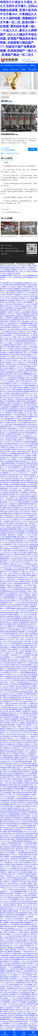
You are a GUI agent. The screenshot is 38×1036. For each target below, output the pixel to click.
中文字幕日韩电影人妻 (9, 523)
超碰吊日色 (11, 626)
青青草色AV (29, 804)
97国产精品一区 (29, 728)
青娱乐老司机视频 (29, 575)
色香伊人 (20, 287)
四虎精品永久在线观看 (9, 320)
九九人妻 (14, 659)
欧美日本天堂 (26, 959)
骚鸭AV (4, 287)
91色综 (9, 329)
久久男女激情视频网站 (23, 994)
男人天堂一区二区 (24, 808)
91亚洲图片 (7, 864)
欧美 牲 (30, 719)
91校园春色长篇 (20, 401)
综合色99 (22, 568)
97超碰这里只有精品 (19, 756)
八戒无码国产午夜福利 (22, 874)
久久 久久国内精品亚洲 (12, 546)
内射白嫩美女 (11, 839)
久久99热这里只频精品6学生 (9, 634)
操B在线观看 (15, 620)
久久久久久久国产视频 (22, 366)
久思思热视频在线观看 (13, 290)
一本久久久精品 (31, 327)
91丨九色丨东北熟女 (6, 641)
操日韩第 (20, 676)
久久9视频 (10, 352)
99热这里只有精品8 (25, 946)
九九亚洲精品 (4, 283)
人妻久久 (26, 920)
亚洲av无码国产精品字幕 (19, 1027)
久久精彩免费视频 (9, 608)
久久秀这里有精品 (14, 684)
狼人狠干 (31, 661)
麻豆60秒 (5, 957)
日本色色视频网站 (15, 959)
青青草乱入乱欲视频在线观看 (21, 955)
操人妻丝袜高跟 (17, 750)
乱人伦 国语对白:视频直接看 (18, 622)
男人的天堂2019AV (10, 973)
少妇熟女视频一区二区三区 (15, 428)
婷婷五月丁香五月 (15, 515)
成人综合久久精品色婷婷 (13, 604)
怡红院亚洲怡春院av (27, 618)
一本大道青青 (33, 1021)
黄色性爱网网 (17, 570)
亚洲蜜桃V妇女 (28, 420)
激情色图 (5, 407)
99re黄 (35, 911)
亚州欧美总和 (9, 663)
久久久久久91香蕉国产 (29, 527)
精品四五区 (16, 385)
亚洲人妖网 (27, 674)
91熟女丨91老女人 (9, 682)
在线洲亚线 (26, 436)
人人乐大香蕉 (8, 940)
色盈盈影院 (14, 719)
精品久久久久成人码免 (11, 562)
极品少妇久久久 (18, 767)
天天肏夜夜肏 (23, 992)
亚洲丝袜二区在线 (26, 415)
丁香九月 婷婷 (21, 973)
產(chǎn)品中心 (23, 65)
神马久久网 (3, 440)
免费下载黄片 (18, 277)
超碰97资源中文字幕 (25, 465)
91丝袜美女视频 (28, 529)
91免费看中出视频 (8, 922)
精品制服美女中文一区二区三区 (12, 701)
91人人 (31, 918)
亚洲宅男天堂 (20, 833)
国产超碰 (33, 760)
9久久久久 (16, 556)
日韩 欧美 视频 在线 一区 (24, 335)
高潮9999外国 (9, 521)
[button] (18, 87)
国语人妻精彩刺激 (6, 316)
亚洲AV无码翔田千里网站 (18, 942)
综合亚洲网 (10, 447)
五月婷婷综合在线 (28, 783)
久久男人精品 (19, 996)
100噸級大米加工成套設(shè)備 (28, 236)
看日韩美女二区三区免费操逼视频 (26, 843)
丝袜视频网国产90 (15, 899)
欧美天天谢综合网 (20, 509)
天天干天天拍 (20, 610)
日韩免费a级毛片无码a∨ (29, 806)
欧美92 (33, 504)
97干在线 (24, 606)
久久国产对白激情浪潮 (20, 306)
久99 (29, 942)
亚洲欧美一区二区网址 (27, 298)
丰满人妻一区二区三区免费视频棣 (23, 275)
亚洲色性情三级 (24, 680)
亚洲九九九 (30, 973)
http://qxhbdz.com (20, 564)
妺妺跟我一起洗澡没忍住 (20, 670)
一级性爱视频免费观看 (7, 463)
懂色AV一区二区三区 (7, 732)
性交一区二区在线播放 (20, 422)
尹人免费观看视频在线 (29, 438)
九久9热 (27, 310)
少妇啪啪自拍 (9, 744)
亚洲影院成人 (22, 802)
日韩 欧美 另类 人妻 (15, 651)
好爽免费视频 (19, 922)
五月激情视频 (26, 457)
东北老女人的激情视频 (15, 1015)
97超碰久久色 (11, 312)
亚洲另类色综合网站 (8, 494)
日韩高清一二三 (22, 535)
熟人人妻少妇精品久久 (9, 292)
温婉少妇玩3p (6, 750)
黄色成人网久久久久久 (25, 696)
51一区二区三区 (23, 614)
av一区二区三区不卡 (12, 469)
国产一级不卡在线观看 (22, 862)
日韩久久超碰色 (12, 779)
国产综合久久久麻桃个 (19, 884)
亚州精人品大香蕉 (6, 525)
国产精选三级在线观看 (14, 424)
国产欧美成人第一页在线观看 (13, 980)
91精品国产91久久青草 (18, 649)
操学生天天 (28, 979)
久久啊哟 (17, 416)
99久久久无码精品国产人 (8, 798)
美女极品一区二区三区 (11, 946)
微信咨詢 (24, 1034)
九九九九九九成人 (8, 895)
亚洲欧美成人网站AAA (16, 310)
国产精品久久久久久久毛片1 (21, 444)
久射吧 (32, 932)
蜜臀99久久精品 (9, 564)
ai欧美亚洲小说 (8, 581)
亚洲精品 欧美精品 (6, 767)
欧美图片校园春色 (20, 484)
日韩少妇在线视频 (6, 372)
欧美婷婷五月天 (19, 635)
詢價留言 (23, 69)
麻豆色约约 (32, 839)
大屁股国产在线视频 (11, 318)
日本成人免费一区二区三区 (14, 796)
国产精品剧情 (15, 818)
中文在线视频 (27, 446)
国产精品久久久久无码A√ (26, 577)
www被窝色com (23, 738)
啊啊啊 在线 (15, 647)
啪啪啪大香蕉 (6, 661)
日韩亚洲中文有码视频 (11, 717)
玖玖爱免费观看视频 (10, 816)
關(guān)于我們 (14, 65)
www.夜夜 (20, 672)
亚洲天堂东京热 (31, 860)
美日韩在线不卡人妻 (14, 438)
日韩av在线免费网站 (16, 283)
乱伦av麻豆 (25, 411)
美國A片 (5, 583)
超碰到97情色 (32, 798)
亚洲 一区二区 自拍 (15, 794)
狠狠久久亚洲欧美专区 (15, 513)
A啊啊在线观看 (7, 756)
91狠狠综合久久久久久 (7, 761)
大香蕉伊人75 (11, 399)
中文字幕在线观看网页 (28, 385)
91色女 (12, 558)
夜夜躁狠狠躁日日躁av (23, 471)
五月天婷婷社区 (13, 465)
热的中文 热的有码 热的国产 (19, 688)
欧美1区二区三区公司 (15, 907)
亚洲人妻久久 (12, 579)
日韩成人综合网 (15, 666)
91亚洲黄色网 (25, 818)
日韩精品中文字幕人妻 (18, 882)
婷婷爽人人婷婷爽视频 (25, 779)
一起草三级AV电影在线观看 (13, 783)
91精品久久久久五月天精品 (22, 519)
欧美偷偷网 (25, 794)
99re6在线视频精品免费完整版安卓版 (21, 746)
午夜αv (19, 901)
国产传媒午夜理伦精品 (17, 800)
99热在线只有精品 (23, 579)
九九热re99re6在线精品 (12, 403)
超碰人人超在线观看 (22, 312)
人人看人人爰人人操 (27, 1008)
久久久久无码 (9, 314)
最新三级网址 (16, 329)
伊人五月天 (13, 672)
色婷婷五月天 (11, 728)
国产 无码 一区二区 (22, 477)
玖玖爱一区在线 (17, 854)
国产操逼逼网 (12, 730)
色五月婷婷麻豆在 (8, 486)
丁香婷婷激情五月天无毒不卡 (14, 988)
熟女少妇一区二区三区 (22, 521)
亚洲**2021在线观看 (25, 984)
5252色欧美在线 (27, 560)
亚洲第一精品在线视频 (12, 393)
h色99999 (22, 1004)
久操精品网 (7, 670)
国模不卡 (22, 653)
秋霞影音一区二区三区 (24, 376)
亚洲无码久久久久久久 (17, 804)
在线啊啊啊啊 (16, 967)
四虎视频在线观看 (22, 839)
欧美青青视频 (25, 589)
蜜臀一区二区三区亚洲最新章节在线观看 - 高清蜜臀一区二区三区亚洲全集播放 (18, 893)
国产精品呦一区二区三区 (28, 593)
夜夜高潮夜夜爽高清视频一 (24, 761)
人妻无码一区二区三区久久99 (26, 905)
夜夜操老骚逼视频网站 (11, 709)
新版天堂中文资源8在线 (19, 661)
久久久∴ (26, 1029)
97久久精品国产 (13, 571)
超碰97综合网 (12, 897)
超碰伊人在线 (31, 740)
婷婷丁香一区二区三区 (11, 860)
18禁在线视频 (23, 719)
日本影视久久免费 (8, 484)
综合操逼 (6, 672)
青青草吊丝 (24, 539)
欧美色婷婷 (27, 513)
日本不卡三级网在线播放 (18, 982)
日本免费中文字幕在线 (27, 934)
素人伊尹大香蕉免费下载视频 (23, 339)
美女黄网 (22, 860)
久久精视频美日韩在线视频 (26, 496)
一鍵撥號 (14, 1034)
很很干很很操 (32, 791)
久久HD (23, 515)
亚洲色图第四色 (32, 730)
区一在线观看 (6, 678)
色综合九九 (6, 773)
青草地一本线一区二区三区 (20, 356)
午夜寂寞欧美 (33, 634)
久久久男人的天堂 (25, 748)
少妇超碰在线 (28, 944)
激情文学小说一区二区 (11, 920)
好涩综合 (13, 676)
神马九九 (9, 306)
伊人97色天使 (26, 899)
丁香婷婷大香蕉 (10, 527)
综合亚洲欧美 (24, 645)
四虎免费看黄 (19, 948)
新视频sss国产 (27, 599)
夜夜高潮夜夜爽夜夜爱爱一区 (23, 810)
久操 (25, 791)
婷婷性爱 (17, 616)
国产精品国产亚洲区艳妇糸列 (22, 775)
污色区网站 (13, 760)
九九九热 (25, 953)
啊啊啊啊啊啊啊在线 (27, 684)
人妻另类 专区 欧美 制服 (14, 587)
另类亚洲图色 (8, 570)
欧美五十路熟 (28, 940)
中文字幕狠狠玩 (5, 1002)
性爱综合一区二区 (24, 760)
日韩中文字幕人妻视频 (27, 407)
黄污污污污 (27, 630)
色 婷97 (9, 727)
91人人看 (9, 969)
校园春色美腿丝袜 (24, 504)
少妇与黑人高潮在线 (16, 926)
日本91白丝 (6, 542)
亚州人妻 (30, 509)
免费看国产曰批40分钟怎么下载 (23, 289)
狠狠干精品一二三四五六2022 (23, 845)
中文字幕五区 (4, 688)
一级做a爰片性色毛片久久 (24, 682)
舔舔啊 (7, 676)
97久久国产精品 (25, 467)
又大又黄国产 (6, 653)
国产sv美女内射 (32, 314)
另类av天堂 (31, 986)
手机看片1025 (9, 585)
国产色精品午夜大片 (13, 492)
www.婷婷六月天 (24, 977)
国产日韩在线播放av (19, 533)
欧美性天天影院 (7, 289)
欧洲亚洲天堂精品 (22, 1021)
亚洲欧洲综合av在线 (8, 354)
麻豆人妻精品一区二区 (22, 752)
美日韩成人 (7, 837)
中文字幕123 (19, 597)
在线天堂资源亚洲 (8, 915)
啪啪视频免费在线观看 (11, 758)
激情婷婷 (5, 310)
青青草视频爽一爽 (26, 647)
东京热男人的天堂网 (22, 742)
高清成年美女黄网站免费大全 (25, 399)
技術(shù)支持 (14, 69)
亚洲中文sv (31, 951)
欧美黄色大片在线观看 (7, 366)
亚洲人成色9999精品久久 (17, 304)
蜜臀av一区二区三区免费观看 (22, 459)
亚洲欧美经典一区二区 (12, 705)
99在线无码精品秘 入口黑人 (23, 591)
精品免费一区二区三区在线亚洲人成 (17, 426)
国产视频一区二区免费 (15, 599)
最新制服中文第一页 (27, 823)
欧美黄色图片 (21, 378)
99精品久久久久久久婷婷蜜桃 (25, 300)
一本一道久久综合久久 (25, 488)
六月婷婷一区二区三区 (26, 469)
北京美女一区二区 (12, 568)
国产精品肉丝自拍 (9, 851)
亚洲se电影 (32, 688)
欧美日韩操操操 (28, 628)
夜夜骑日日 (3, 554)
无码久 (16, 581)
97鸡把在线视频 (28, 1015)
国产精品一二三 (12, 603)
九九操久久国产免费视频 (24, 302)
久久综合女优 (6, 903)
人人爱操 (20, 932)
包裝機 (23, 93)
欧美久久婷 (29, 601)
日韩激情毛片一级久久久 (12, 544)
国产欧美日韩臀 (9, 752)
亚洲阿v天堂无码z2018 (9, 376)
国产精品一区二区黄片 (26, 949)
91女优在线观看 (12, 696)
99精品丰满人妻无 (25, 581)
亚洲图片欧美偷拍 (14, 957)
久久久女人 (20, 979)
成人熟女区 (24, 868)
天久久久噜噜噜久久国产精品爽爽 (19, 924)
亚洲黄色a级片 (18, 352)
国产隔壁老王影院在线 (16, 771)
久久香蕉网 (14, 680)
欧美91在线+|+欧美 (14, 451)
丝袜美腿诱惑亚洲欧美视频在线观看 (23, 837)
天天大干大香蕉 (24, 1010)
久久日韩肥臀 (11, 506)
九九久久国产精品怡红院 (27, 508)
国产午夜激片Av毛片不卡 (21, 345)
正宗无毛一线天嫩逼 (27, 705)
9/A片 (27, 754)
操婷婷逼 (15, 812)
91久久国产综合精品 (13, 870)
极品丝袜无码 (32, 953)
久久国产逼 (6, 963)
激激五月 (20, 292)
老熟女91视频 (23, 525)
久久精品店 (28, 428)
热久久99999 (20, 494)
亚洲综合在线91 (28, 701)
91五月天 (32, 738)
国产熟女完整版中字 (19, 969)
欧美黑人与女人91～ (30, 796)
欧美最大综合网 (16, 542)
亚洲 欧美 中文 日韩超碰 (10, 754)
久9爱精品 (26, 980)
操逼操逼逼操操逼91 (27, 692)
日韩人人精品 (23, 634)
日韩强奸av (12, 932)
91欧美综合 (22, 409)
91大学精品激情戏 (28, 368)
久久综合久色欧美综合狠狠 (9, 808)
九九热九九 (32, 637)
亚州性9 (23, 480)
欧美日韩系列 (16, 372)
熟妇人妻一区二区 (17, 707)
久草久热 (22, 562)
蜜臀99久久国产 (15, 321)
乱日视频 (27, 463)
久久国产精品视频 (31, 632)
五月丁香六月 (14, 331)
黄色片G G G (18, 715)
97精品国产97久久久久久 (19, 690)
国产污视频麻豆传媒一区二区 (19, 773)
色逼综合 (27, 498)
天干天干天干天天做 (6, 635)
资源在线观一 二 (30, 988)
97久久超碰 (19, 728)
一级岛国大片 (9, 876)
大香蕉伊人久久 (5, 453)
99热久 (28, 982)
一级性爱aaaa (12, 496)
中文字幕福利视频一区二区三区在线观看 (18, 825)
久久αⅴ (2, 705)
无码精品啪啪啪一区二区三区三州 (26, 915)
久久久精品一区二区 (24, 659)
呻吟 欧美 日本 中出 (29, 907)
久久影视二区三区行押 (18, 552)
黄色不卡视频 (4, 916)
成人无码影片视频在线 (15, 389)
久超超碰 (7, 331)
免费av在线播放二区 (24, 387)
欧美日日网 (18, 517)
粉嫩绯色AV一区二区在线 (23, 585)
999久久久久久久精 (29, 831)
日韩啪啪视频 (30, 1013)
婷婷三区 (16, 734)
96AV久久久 (30, 965)
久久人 (26, 447)
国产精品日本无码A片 (22, 558)
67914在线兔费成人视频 (7, 792)
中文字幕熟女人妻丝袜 (22, 744)
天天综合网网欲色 (20, 550)
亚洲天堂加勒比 (15, 692)
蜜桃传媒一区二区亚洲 (12, 415)
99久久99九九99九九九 (7, 442)
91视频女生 (10, 872)
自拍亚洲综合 (14, 977)
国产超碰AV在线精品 (9, 979)
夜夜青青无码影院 (6, 913)
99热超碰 (28, 833)
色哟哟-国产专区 (23, 320)
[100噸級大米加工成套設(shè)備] (28, 228)
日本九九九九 (29, 397)
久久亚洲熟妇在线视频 (11, 461)
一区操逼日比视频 (20, 314)
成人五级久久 (19, 595)
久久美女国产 (23, 347)
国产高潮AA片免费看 (14, 806)
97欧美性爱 (29, 827)
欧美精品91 (26, 856)
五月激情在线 (11, 1021)
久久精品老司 (26, 655)
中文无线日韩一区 (31, 610)
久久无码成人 (12, 287)
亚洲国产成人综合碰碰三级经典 (19, 380)
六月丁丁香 (10, 769)
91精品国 (31, 544)
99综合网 (30, 449)
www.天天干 (19, 928)
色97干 (30, 911)
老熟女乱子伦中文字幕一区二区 (22, 938)
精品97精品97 (26, 573)
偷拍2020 (35, 451)
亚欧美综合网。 (31, 649)
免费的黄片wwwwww (9, 473)
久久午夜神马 (13, 387)
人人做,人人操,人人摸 (28, 360)
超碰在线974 (12, 535)
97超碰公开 (24, 777)
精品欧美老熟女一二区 (27, 657)
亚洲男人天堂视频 (12, 508)
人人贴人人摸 (19, 791)
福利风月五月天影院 (14, 820)
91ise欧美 (22, 754)
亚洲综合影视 (22, 1023)
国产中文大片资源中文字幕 (23, 990)
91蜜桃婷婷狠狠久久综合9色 (21, 1017)
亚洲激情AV (8, 748)
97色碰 (26, 897)
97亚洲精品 (24, 329)
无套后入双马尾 (18, 374)
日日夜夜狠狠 (30, 1002)
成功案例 (5, 69)
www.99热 (15, 653)
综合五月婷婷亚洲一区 (12, 593)
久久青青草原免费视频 (22, 998)
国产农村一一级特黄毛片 (15, 1029)
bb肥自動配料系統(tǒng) (12, 212)
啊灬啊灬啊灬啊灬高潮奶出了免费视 (15, 711)
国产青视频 (18, 663)
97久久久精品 (29, 537)
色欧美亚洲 (27, 854)
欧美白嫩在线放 (17, 316)
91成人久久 (6, 680)
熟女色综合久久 (18, 971)
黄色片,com (16, 360)
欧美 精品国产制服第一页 (26, 554)
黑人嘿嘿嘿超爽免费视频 (21, 341)
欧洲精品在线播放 (20, 351)
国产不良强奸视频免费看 (29, 546)
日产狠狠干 (13, 866)
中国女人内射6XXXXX (17, 397)
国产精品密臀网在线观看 (26, 787)
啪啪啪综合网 (8, 345)
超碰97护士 (14, 504)
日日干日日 (8, 341)
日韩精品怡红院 (13, 409)
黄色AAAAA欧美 (24, 362)
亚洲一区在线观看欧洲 (7, 595)
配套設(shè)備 (5, 97)
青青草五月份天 (15, 606)
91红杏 (32, 345)
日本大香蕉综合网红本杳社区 (19, 1006)
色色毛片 (20, 816)
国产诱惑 (31, 622)
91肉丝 (16, 686)
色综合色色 (11, 302)
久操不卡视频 (12, 554)
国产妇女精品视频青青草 (27, 885)
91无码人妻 (8, 734)
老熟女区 (3, 329)
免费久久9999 (8, 490)
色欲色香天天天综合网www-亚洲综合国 (24, 703)
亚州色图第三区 (7, 383)
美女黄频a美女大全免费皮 (28, 686)
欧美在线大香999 (26, 333)
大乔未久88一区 (28, 641)
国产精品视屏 (8, 823)
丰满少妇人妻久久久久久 (16, 511)
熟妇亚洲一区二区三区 (20, 548)
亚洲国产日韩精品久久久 (13, 325)
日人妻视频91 (9, 948)
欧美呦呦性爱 (11, 471)
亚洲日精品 (30, 756)
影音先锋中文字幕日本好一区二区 (15, 327)
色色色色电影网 (17, 856)
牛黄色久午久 (19, 895)
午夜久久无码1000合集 (26, 612)
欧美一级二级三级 (11, 488)
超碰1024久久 (11, 1019)
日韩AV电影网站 (13, 961)
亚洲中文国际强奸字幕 (22, 358)
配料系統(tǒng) (5, 93)
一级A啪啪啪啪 (15, 880)
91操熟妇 (20, 420)
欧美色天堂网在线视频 (27, 432)
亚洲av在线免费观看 (13, 618)
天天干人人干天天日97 (21, 732)
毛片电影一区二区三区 (26, 571)
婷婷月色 (12, 477)
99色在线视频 (4, 666)
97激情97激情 (16, 953)
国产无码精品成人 (16, 294)
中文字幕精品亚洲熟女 (13, 814)
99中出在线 (32, 864)
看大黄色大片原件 (22, 849)
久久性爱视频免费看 (27, 403)
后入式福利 (33, 440)
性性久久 (18, 573)
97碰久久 (21, 430)
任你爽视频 (31, 1027)
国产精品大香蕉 (23, 835)
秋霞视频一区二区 (31, 665)
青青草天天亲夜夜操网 (17, 531)
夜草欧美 (20, 897)
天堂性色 (32, 426)
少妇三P (26, 926)
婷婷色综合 (10, 517)
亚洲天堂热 (11, 475)
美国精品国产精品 (14, 668)
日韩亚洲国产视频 (12, 347)
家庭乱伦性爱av (26, 451)
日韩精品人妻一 (23, 523)
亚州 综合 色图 (5, 606)
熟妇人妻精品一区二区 (21, 413)
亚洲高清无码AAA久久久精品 (27, 364)
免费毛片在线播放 (20, 486)
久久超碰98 (19, 370)
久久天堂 (20, 473)
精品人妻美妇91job (6, 548)
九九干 (16, 362)
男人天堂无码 (8, 391)
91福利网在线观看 (29, 694)
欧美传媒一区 (23, 717)
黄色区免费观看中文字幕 (20, 864)
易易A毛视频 (12, 440)
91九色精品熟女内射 (16, 405)
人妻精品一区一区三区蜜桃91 (22, 455)
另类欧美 (9, 533)
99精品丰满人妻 (18, 785)
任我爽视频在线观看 (26, 323)
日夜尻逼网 (14, 643)
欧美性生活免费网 (20, 858)
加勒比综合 (29, 564)
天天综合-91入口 (28, 727)
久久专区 (5, 304)
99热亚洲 (7, 926)
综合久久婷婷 (20, 665)
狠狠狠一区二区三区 (15, 368)
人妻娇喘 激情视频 (17, 841)
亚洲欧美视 (19, 608)
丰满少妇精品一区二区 (23, 851)
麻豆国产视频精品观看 (12, 480)
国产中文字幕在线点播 (23, 475)
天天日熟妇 (10, 351)
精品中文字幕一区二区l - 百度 (13, 944)
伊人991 (6, 477)
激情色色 (19, 792)
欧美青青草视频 (32, 802)
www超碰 (3, 492)
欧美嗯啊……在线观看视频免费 (19, 853)
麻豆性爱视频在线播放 (15, 831)
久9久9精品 (7, 575)
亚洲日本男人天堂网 (13, 777)
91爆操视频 (19, 626)
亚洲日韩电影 (28, 971)
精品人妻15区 (22, 740)
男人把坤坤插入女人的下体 (18, 478)
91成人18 (7, 504)
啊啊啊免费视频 (16, 453)
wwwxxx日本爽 (14, 657)
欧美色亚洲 (26, 792)
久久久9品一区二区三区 (28, 556)
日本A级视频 (31, 351)
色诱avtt (32, 558)
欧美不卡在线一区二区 (11, 1011)
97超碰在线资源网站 (30, 370)
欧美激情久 (18, 769)
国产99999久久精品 (23, 721)
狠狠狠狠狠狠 (33, 765)
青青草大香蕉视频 (23, 349)
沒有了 (8, 209)
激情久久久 (23, 331)
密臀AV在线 (21, 1013)
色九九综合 (24, 544)
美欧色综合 (16, 823)
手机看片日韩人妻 (22, 725)
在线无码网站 (20, 1019)
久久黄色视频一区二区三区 (9, 1023)
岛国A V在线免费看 (14, 583)
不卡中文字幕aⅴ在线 (10, 349)
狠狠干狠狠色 (11, 420)
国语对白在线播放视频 (11, 699)
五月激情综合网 (31, 552)
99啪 (16, 1010)
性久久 (6, 853)
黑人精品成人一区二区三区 (28, 461)
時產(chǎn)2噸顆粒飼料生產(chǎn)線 (10, 236)
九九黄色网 (3, 833)
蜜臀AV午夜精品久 (25, 709)
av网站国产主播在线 (9, 905)
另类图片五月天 (27, 372)
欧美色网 (14, 740)
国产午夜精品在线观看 (23, 354)
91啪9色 (18, 527)
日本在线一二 (23, 887)
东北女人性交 (22, 449)
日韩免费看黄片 (14, 407)
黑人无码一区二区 (18, 382)
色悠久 (16, 885)
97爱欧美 (26, 932)
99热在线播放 (16, 936)
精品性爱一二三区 (23, 440)
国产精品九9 (9, 550)
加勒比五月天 (30, 480)
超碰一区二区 (32, 639)
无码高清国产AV (5, 647)
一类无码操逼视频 (17, 1000)
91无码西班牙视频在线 (12, 333)
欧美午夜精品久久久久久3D (16, 601)
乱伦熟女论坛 (21, 965)
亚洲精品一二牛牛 (8, 998)
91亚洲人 (5, 771)
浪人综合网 (26, 715)
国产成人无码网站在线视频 (23, 872)
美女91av (29, 378)
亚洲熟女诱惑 (18, 540)
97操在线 (15, 525)
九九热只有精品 (18, 940)
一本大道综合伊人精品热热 (21, 343)
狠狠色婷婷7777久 (9, 335)
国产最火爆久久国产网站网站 (21, 678)
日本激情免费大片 (14, 432)
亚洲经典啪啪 (12, 787)
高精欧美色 (8, 374)
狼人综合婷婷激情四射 (20, 913)
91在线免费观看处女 (19, 789)
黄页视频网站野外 (29, 316)
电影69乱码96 (17, 490)
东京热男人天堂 (16, 457)
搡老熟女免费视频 (14, 951)
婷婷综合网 (15, 903)
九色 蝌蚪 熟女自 (8, 339)
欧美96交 (25, 424)
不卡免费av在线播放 (26, 963)
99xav (16, 723)
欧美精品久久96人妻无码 (27, 889)
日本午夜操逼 (24, 666)
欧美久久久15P (10, 781)
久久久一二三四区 (29, 473)
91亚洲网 (27, 816)
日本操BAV (24, 668)
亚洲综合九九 (25, 880)
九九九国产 (24, 616)
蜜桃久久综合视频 (25, 643)
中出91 (30, 717)
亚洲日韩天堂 (24, 624)
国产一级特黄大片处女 (9, 364)
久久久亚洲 (6, 880)
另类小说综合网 (27, 822)
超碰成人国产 (19, 482)
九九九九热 (31, 535)
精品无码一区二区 (28, 453)
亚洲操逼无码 (26, 713)
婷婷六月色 (24, 957)
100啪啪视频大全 (5, 955)
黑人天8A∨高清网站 (25, 699)
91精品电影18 (25, 321)
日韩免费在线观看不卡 (20, 285)
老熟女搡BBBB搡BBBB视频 (9, 612)
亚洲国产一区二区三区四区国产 (22, 975)
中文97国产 (11, 370)
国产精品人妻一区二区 (14, 713)
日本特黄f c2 (4, 651)
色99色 (24, 820)
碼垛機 (32, 93)
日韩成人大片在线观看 (18, 1002)
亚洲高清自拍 (22, 730)
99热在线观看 (15, 539)
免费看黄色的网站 (6, 275)
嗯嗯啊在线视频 (29, 672)
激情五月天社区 (17, 575)
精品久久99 (33, 645)
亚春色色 (25, 763)
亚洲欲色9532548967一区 (20, 637)
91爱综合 (29, 829)
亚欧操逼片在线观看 (8, 994)
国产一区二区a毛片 (25, 337)
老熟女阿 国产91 (13, 323)
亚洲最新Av (24, 492)
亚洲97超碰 (28, 635)
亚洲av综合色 (26, 967)
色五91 (25, 517)
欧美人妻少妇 (18, 641)
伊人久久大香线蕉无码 (12, 868)
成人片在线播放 (9, 843)
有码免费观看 (4, 804)
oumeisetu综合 (29, 430)
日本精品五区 (23, 758)
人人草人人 (10, 277)
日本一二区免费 (28, 663)
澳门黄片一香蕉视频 (29, 570)
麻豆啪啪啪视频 (22, 798)
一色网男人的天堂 (28, 490)
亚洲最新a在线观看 (25, 723)
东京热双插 (19, 463)
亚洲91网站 (8, 285)
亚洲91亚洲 (6, 294)
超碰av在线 (11, 833)
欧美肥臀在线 (25, 290)
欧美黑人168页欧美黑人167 (12, 655)
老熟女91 (25, 769)
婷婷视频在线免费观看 (17, 632)
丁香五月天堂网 (13, 889)
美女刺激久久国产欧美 (29, 604)
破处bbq (27, 800)
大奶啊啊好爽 (4, 800)
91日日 (16, 1004)
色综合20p (15, 748)
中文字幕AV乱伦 (27, 542)
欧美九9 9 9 (28, 511)
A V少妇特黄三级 (10, 378)
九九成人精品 (9, 509)
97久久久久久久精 (17, 674)
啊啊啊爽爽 (27, 374)
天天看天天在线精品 (30, 1000)
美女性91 (12, 849)
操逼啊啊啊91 (31, 409)
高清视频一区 (14, 949)
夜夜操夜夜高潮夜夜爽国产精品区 (11, 529)
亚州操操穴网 (9, 791)
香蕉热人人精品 (31, 568)
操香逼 (11, 829)
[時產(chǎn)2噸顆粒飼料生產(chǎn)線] (10, 228)
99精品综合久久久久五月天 (25, 506)
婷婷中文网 (6, 738)
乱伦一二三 (14, 738)
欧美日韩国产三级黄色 (9, 449)
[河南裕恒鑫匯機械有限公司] (9, 60)
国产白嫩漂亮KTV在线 (20, 765)
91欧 (12, 723)
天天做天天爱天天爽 (25, 909)
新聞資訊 (32, 65)
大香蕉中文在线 (16, 560)
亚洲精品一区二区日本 (19, 911)
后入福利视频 (14, 963)
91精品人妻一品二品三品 (15, 628)
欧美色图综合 (24, 870)
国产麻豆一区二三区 (20, 986)
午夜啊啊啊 (8, 971)
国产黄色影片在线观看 (26, 812)
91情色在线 (7, 938)
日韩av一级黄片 (17, 727)
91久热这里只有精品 (8, 665)
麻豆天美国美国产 (9, 725)
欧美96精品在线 (9, 928)
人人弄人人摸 (24, 961)
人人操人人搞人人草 (20, 639)
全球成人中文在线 (9, 1025)
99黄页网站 (8, 308)
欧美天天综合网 (29, 608)
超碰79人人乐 (14, 909)
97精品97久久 (16, 763)
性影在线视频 (14, 984)
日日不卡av (26, 587)
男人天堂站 (27, 405)
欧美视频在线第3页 (10, 965)
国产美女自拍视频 (27, 416)
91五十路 (32, 1006)
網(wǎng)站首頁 (5, 65)
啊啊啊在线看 (16, 411)
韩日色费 (11, 358)
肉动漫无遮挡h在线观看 (21, 391)
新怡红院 (5, 622)
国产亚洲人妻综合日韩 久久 (13, 822)
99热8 (21, 920)
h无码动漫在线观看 (19, 308)
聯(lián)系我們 (33, 69)
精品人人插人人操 (11, 835)
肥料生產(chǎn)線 (14, 93)
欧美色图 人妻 (19, 697)
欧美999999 (13, 916)
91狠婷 (27, 494)
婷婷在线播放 (12, 1013)
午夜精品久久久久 (20, 829)
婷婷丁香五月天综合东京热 (14, 446)
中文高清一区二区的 (6, 845)
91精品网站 (19, 781)
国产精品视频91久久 (16, 630)
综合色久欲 (19, 442)
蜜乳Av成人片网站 (17, 498)
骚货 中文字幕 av (16, 418)
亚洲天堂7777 (32, 523)
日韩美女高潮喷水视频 (23, 1025)
